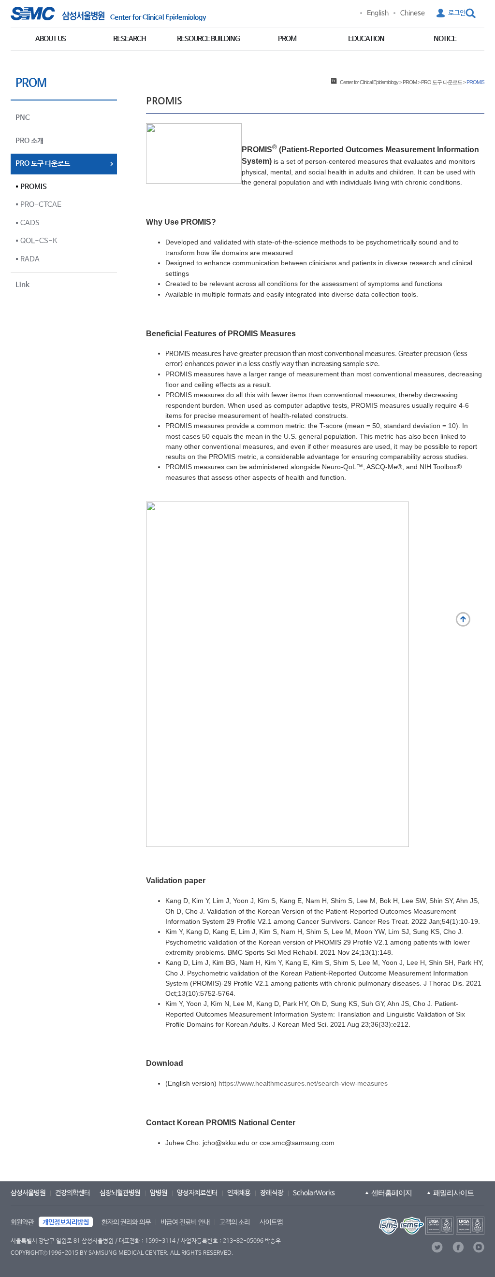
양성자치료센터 (197, 1193)
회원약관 (22, 1222)
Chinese (412, 13)
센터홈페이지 (391, 1193)
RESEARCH (129, 39)
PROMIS (33, 187)
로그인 (457, 13)
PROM (287, 39)
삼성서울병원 (28, 1193)
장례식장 (271, 1193)
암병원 (158, 1193)
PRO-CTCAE (40, 205)
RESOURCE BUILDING (208, 39)
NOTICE (445, 39)
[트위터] (437, 1247)
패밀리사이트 (453, 1193)
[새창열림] (430, 1225)
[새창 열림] (57, 13)
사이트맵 (271, 1222)
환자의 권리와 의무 (126, 1222)
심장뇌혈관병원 (120, 1193)
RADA (30, 259)
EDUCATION (366, 39)
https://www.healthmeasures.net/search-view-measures (303, 1083)
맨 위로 (463, 619)
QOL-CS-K (38, 241)
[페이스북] (458, 1247)
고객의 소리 (234, 1222)
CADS (30, 223)
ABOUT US (50, 39)
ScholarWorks (314, 1193)
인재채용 (238, 1193)
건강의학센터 (72, 1193)
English (378, 13)
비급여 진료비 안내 (185, 1222)
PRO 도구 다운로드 (441, 82)
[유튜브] (478, 1247)
